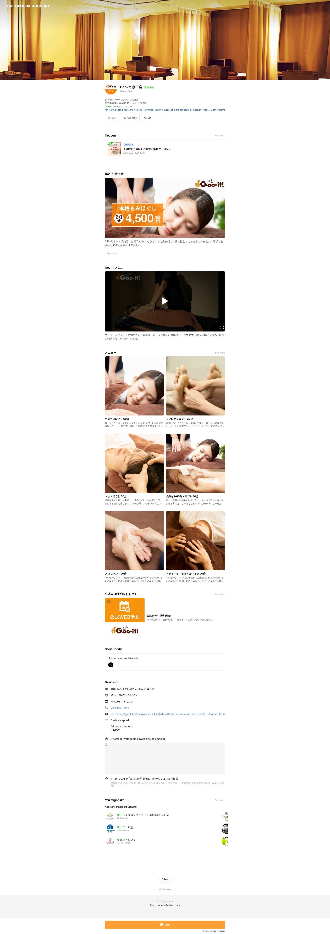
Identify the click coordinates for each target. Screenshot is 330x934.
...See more (111, 253)
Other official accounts (169, 905)
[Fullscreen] (222, 327)
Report (153, 905)
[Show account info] (149, 87)
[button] (130, 117)
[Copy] (177, 778)
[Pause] (165, 301)
